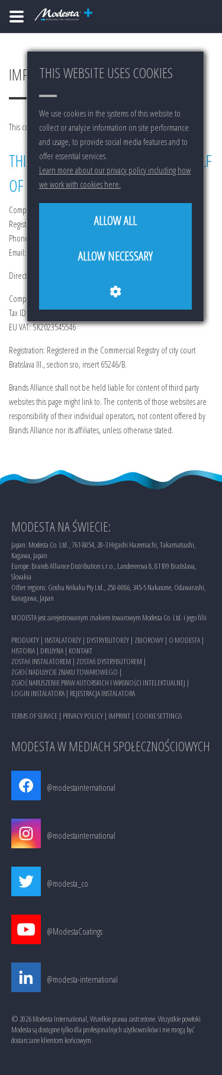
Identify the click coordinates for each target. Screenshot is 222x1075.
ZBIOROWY (148, 640)
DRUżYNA (51, 650)
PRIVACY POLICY (83, 715)
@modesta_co (67, 883)
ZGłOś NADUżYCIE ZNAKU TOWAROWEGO (64, 672)
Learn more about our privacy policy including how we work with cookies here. (115, 177)
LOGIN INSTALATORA (38, 693)
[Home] (16, 16)
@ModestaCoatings (74, 931)
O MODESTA (184, 640)
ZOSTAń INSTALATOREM (41, 661)
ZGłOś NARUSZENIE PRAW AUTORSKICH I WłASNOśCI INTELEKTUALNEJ (98, 682)
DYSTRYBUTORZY (107, 640)
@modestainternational (81, 787)
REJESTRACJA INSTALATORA (102, 693)
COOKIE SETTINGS (159, 715)
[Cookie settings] (115, 292)
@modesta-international (82, 979)
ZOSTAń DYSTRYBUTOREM (109, 661)
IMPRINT (119, 715)
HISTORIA (23, 650)
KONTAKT (80, 650)
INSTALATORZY (62, 640)
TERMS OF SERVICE (34, 715)
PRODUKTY (25, 640)
